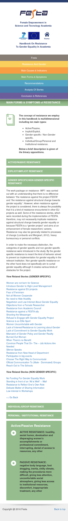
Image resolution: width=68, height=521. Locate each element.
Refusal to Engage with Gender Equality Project (30, 317)
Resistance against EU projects (22, 289)
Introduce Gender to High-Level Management (29, 286)
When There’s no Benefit (19, 340)
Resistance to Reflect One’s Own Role (25, 384)
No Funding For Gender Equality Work (25, 378)
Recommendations (34, 83)
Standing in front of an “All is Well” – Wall (26, 381)
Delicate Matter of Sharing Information (25, 387)
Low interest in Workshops (19, 390)
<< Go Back (12, 397)
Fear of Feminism (15, 292)
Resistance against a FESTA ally (22, 311)
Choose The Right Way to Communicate (26, 359)
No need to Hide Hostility (19, 298)
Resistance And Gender (34, 64)
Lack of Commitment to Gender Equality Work (29, 330)
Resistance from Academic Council (24, 308)
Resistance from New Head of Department (27, 352)
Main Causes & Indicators (34, 70)
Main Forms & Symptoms (34, 76)
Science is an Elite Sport (18, 321)
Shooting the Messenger (18, 314)
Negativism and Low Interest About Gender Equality (32, 301)
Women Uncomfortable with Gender (24, 324)
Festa (34, 57)
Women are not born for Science (23, 282)
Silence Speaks (14, 349)
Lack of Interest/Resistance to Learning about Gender (33, 327)
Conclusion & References (34, 95)
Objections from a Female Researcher (25, 305)
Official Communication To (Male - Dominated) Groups (33, 362)
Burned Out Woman (16, 336)
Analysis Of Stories (34, 89)
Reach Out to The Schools (19, 365)
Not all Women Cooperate (19, 295)
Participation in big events (19, 356)
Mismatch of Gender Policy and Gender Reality (30, 333)
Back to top (59, 509)
